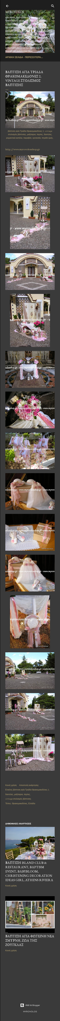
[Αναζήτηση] (53, 5)
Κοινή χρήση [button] (11, 785)
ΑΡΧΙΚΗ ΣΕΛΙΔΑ (14, 57)
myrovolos (14, 12)
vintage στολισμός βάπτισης (18, 799)
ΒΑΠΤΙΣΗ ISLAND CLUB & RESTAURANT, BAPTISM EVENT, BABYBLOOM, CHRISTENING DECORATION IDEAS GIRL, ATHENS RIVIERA (29, 871)
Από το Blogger (33, 1005)
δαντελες (9, 794)
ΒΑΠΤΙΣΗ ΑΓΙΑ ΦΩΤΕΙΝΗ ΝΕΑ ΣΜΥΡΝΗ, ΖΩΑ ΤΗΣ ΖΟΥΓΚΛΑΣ (29, 940)
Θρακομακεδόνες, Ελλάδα (23, 803)
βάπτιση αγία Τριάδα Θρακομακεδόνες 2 (31, 789)
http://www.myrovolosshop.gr (22, 149)
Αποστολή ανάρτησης (29, 785)
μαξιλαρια (18, 794)
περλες (27, 794)
